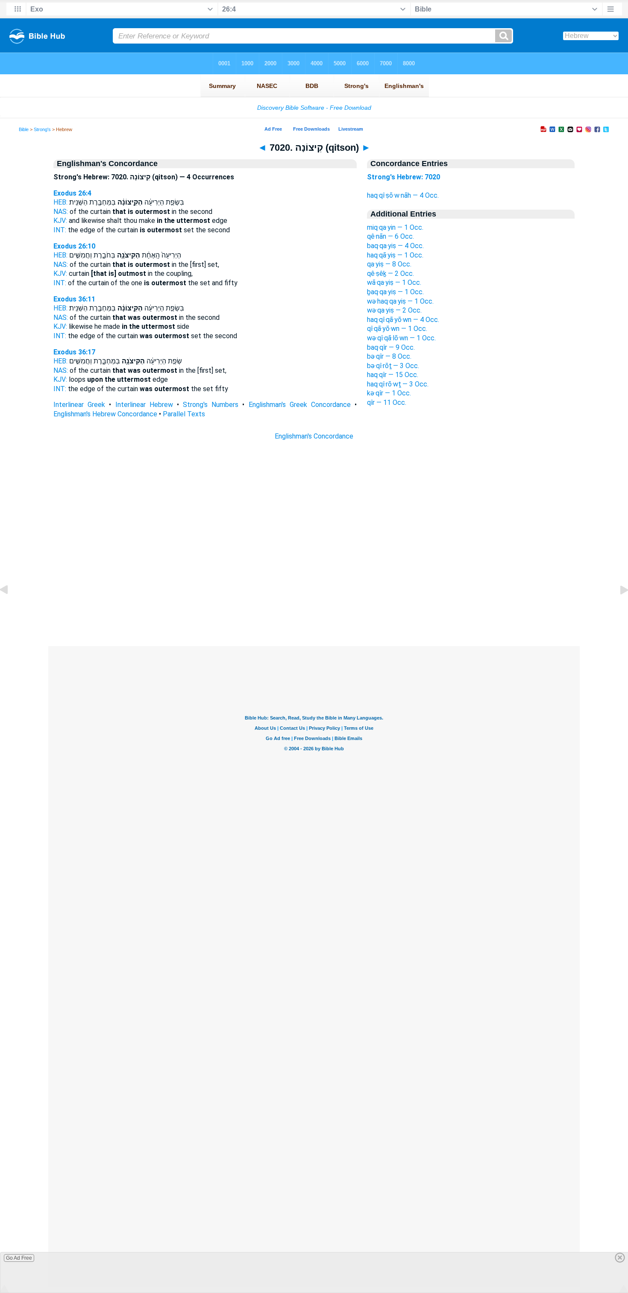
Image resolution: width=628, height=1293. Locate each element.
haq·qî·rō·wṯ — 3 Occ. (397, 384)
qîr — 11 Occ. (386, 402)
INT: (59, 230)
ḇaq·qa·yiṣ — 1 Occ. (395, 292)
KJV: (60, 220)
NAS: (60, 212)
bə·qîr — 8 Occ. (389, 356)
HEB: (60, 202)
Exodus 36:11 (74, 299)
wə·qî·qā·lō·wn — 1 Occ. (401, 338)
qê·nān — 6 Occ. (390, 236)
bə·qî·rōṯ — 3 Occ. (393, 366)
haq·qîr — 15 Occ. (392, 375)
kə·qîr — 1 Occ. (389, 393)
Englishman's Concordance (314, 436)
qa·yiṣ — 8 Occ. (389, 264)
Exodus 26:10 (74, 246)
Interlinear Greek (79, 405)
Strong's (42, 129)
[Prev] (10, 609)
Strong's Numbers (210, 405)
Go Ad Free (19, 1258)
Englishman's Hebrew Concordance (105, 414)
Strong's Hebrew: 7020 (403, 177)
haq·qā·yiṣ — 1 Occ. (395, 255)
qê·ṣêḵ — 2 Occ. (390, 273)
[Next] (617, 609)
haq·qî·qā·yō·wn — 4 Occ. (403, 320)
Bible (24, 129)
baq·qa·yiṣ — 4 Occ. (395, 246)
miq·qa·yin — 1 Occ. (395, 227)
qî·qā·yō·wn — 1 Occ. (397, 329)
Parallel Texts (184, 414)
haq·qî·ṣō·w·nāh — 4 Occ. (403, 195)
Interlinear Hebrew (144, 405)
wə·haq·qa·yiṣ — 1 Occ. (400, 301)
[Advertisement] (314, 594)
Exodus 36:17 (74, 352)
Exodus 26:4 (72, 193)
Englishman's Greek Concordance (300, 405)
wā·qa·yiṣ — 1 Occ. (394, 282)
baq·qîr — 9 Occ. (391, 347)
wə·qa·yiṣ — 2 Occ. (394, 310)
